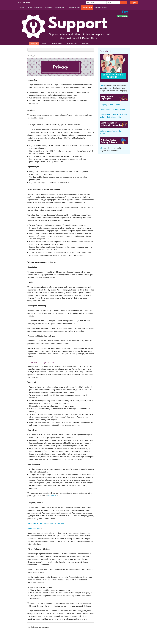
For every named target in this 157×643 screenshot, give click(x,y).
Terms (120, 634)
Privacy (127, 634)
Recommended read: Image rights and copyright (45, 523)
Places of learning (74, 7)
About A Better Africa (35, 7)
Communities (87, 7)
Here (102, 85)
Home (31, 50)
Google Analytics (33, 528)
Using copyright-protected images (112, 109)
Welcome (34, 43)
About (105, 634)
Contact (112, 634)
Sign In (134, 3)
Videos (44, 43)
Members (85, 43)
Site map (22, 7)
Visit (101, 148)
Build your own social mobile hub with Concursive (78, 639)
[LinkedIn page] (126, 12)
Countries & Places (101, 7)
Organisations (59, 7)
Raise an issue (72, 43)
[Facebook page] (123, 12)
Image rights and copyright (110, 104)
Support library (57, 43)
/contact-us (52, 495)
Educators (48, 7)
